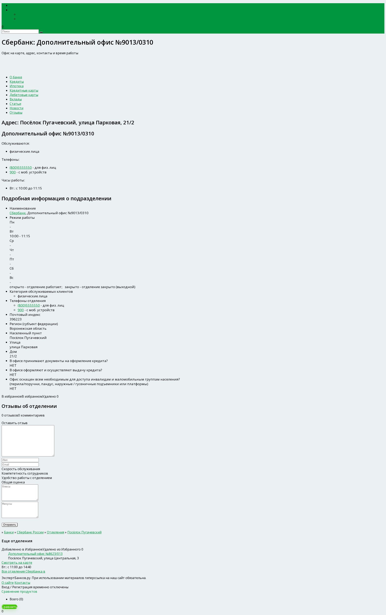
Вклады (16, 99)
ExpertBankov (23, 5)
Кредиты (17, 81)
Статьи (15, 103)
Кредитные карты (24, 90)
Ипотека (17, 86)
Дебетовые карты (24, 95)
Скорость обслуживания (21, 469)
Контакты (22, 582)
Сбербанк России (31, 14)
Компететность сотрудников (25, 473)
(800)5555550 (21, 167)
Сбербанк (18, 213)
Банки (17, 10)
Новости (16, 108)
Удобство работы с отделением (27, 478)
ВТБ (21, 18)
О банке (16, 77)
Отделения (55, 532)
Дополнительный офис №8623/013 (35, 554)
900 (13, 172)
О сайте (8, 582)
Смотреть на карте (17, 562)
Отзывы (16, 112)
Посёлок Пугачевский (84, 532)
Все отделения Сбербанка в (23, 571)
